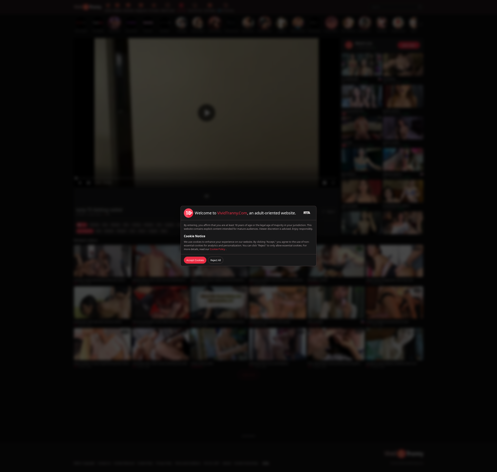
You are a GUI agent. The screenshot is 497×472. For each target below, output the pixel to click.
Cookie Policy (218, 249)
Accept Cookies (195, 260)
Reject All (215, 260)
